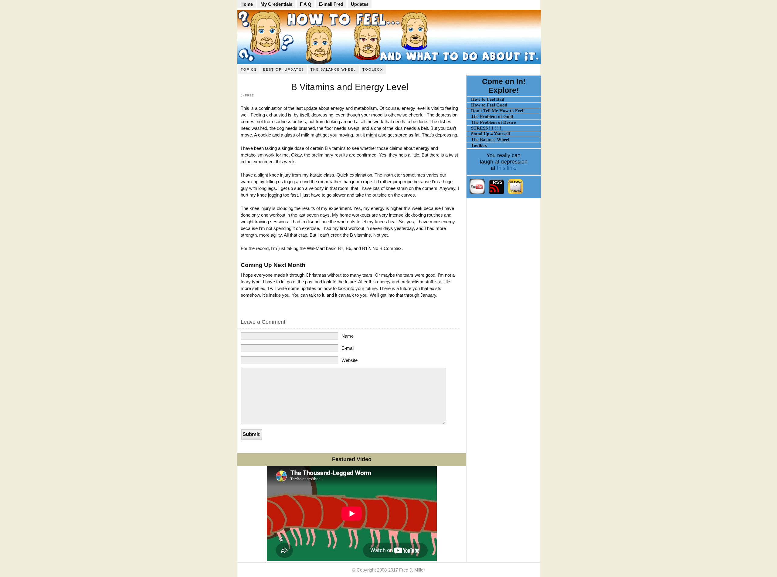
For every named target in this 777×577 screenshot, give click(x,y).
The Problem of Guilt (492, 116)
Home (246, 4)
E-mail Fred (331, 4)
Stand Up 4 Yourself (490, 133)
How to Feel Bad (487, 99)
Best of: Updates (283, 69)
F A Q (305, 4)
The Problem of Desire (493, 122)
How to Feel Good (489, 105)
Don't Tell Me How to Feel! (498, 110)
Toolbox (372, 69)
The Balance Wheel (333, 69)
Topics (249, 69)
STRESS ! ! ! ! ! (486, 128)
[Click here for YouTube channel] (478, 193)
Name (347, 336)
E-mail (347, 348)
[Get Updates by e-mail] (515, 193)
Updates (359, 4)
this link (506, 168)
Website (349, 360)
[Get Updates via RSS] (496, 193)
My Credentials (276, 4)
